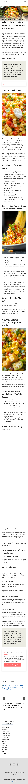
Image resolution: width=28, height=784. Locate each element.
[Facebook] (11, 764)
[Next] (24, 698)
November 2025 (6, 735)
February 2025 (5, 753)
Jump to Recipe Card (10, 84)
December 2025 (6, 733)
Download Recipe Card (13, 665)
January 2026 (5, 731)
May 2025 (4, 747)
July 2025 (4, 743)
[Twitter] (14, 764)
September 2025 (6, 739)
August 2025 (5, 741)
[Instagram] (17, 764)
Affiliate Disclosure (18, 772)
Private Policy (8, 772)
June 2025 (4, 745)
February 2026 (6, 729)
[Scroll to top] (24, 782)
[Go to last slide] (4, 698)
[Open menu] (25, 2)
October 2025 (5, 737)
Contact (14, 774)
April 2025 (4, 749)
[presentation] (14, 693)
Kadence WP (14, 781)
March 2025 (5, 751)
